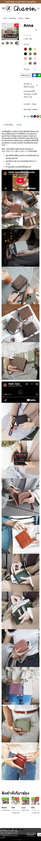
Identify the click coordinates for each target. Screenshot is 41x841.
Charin (34, 104)
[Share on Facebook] (32, 116)
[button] (38, 8)
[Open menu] (3, 8)
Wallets (20, 18)
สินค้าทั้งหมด (12, 18)
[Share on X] (35, 116)
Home (5, 18)
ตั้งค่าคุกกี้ (30, 835)
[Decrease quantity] (32, 69)
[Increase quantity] (37, 69)
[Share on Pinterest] (37, 116)
